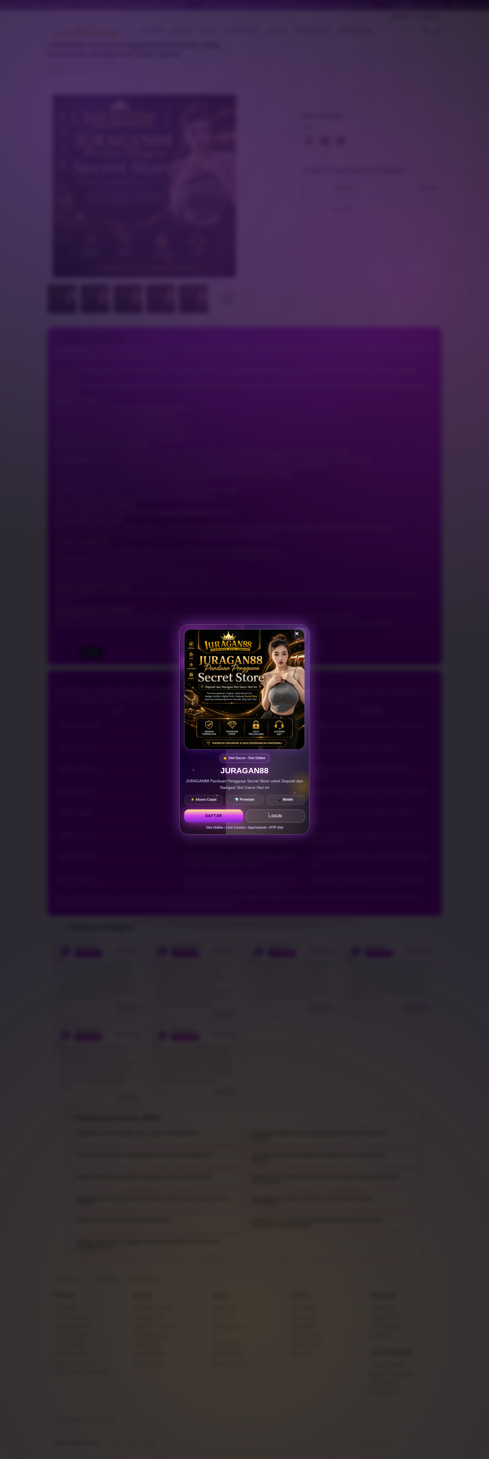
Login (275, 816)
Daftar (213, 815)
